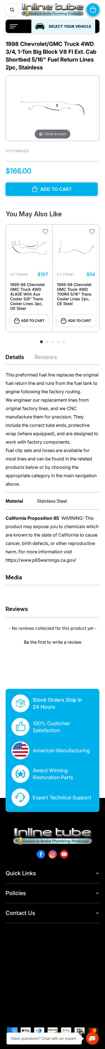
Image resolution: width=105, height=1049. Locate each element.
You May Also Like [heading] (34, 214)
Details (15, 357)
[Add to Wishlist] (45, 231)
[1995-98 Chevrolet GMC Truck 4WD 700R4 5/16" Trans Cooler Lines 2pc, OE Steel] (76, 248)
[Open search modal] (12, 9)
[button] (52, 641)
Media (14, 577)
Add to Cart (32, 321)
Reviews (46, 357)
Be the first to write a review (52, 642)
